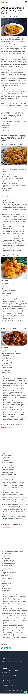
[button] (26, 2)
